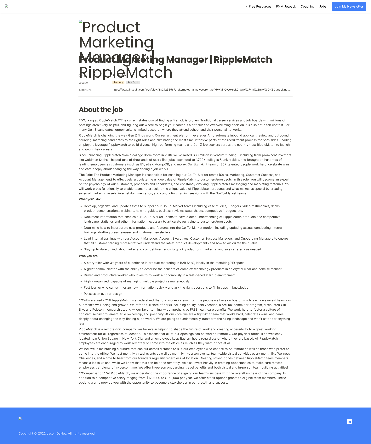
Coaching (308, 6)
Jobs (322, 6)
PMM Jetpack (286, 6)
